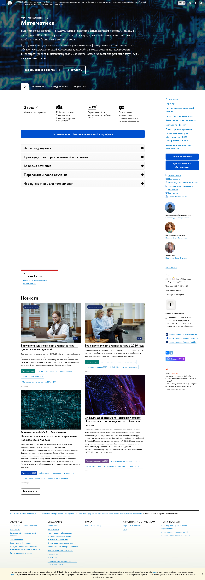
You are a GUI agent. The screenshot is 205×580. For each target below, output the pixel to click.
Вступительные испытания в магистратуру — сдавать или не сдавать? (49, 347)
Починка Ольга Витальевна (176, 238)
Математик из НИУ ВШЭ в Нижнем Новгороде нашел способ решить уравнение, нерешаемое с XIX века (49, 436)
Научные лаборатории (94, 525)
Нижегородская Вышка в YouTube (182, 342)
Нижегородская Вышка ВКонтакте (183, 334)
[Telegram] (171, 352)
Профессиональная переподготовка (63, 546)
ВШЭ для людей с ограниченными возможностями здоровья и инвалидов (25, 548)
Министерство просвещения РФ (174, 532)
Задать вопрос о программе (42, 70)
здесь (155, 572)
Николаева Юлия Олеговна (176, 258)
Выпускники (52, 557)
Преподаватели (175, 179)
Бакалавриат (52, 525)
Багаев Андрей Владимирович (178, 218)
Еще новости (30, 491)
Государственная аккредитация (126, 113)
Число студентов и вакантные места (183, 182)
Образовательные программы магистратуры (57, 513)
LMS (124, 529)
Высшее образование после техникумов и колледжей (59, 538)
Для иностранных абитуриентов (182, 165)
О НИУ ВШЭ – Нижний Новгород (23, 525)
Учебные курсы (174, 175)
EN (184, 3)
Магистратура (53, 529)
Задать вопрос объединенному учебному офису (83, 134)
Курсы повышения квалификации (61, 543)
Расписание (173, 193)
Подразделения (16, 539)
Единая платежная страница (21, 553)
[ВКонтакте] (167, 352)
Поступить (75, 70)
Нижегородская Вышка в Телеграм (183, 338)
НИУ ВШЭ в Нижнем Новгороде (23, 513)
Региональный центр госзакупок (60, 550)
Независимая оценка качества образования (129, 119)
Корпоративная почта (132, 525)
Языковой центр (54, 554)
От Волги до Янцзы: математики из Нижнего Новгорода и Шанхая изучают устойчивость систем (113, 421)
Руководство (15, 529)
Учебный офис (171, 267)
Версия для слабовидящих (20, 543)
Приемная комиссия (182, 156)
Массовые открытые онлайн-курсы (175, 536)
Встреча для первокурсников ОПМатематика (35, 281)
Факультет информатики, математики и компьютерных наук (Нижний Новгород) (110, 513)
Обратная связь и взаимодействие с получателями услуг (62, 562)
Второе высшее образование (60, 533)
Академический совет (177, 196)
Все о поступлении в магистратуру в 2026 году (114, 345)
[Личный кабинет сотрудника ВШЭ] (195, 3)
